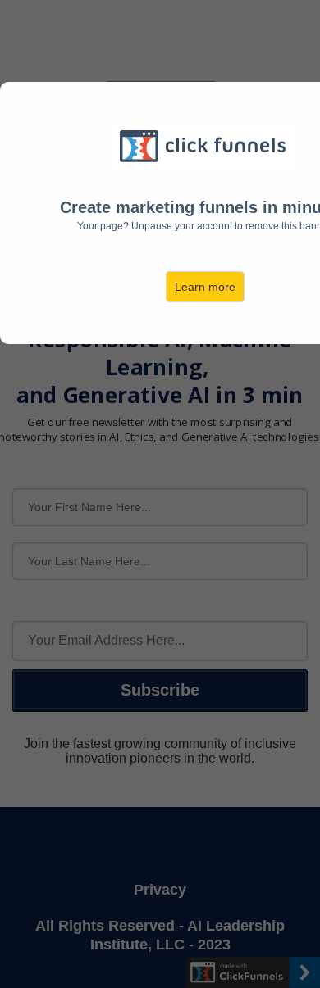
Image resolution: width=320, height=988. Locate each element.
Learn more (205, 286)
